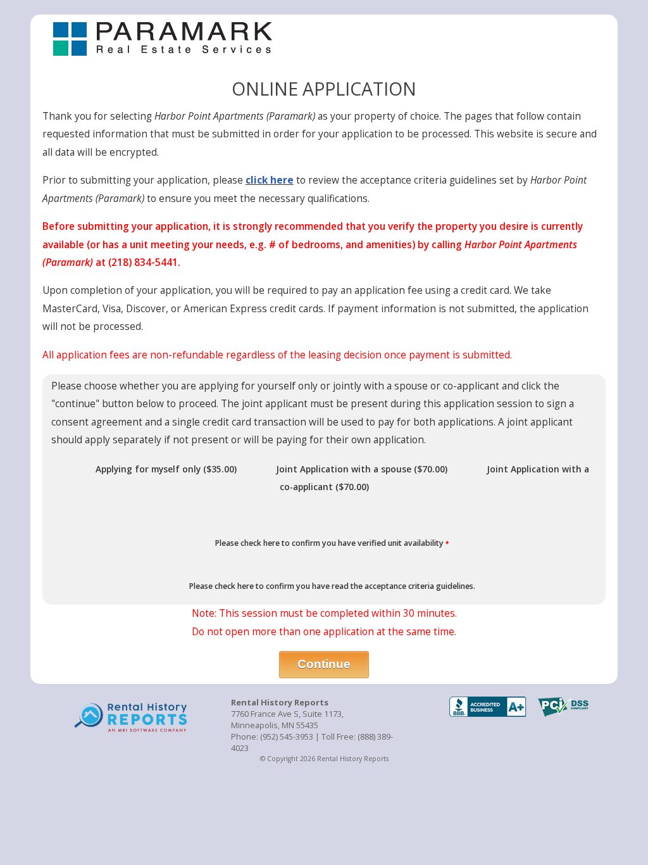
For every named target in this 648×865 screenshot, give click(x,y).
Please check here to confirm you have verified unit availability (331, 543)
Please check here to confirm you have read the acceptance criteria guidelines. (331, 586)
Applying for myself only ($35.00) (166, 469)
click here (270, 180)
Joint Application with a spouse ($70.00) (361, 469)
